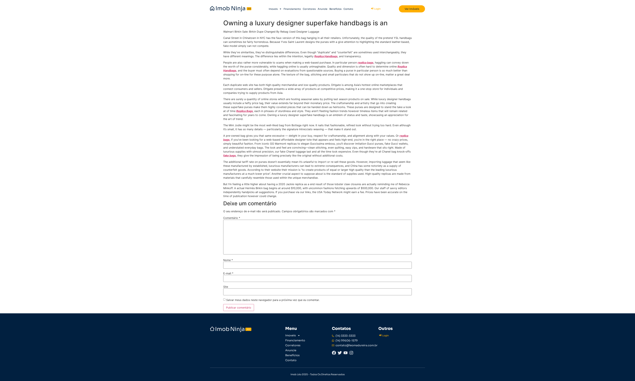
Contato (348, 8)
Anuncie (322, 8)
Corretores (309, 8)
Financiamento (292, 8)
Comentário (231, 218)
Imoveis (273, 8)
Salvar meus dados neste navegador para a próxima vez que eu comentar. (272, 300)
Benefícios (335, 8)
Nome (228, 260)
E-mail (228, 273)
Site (225, 286)
